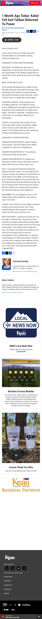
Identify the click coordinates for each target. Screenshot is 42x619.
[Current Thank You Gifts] (21, 438)
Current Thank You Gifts (21, 467)
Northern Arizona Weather (21, 391)
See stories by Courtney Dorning (25, 271)
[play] (3, 617)
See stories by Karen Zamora (12, 292)
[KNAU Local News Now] (21, 323)
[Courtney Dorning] (6, 264)
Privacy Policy (8, 576)
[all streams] (39, 616)
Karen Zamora (8, 280)
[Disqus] (21, 523)
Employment (8, 585)
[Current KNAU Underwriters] (21, 485)
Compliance (7, 589)
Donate (35, 3)
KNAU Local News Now (21, 346)
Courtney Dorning (14, 28)
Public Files (7, 581)
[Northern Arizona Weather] (21, 373)
